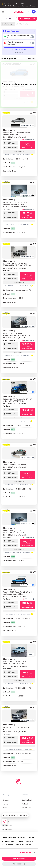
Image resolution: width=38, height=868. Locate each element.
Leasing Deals (27, 800)
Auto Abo (25, 804)
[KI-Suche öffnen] (5, 821)
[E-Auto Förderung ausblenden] (34, 31)
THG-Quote (26, 808)
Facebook (8, 826)
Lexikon (5, 804)
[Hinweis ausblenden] (26, 815)
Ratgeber (6, 800)
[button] (34, 112)
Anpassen (17, 864)
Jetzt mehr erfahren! (28, 6)
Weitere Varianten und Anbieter (18, 502)
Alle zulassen (19, 859)
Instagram (8, 829)
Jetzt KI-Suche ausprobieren (15, 815)
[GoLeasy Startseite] (19, 11)
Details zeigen (25, 852)
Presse (5, 808)
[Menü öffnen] (3, 11)
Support (6, 822)
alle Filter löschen (22, 24)
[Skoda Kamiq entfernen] (13, 24)
